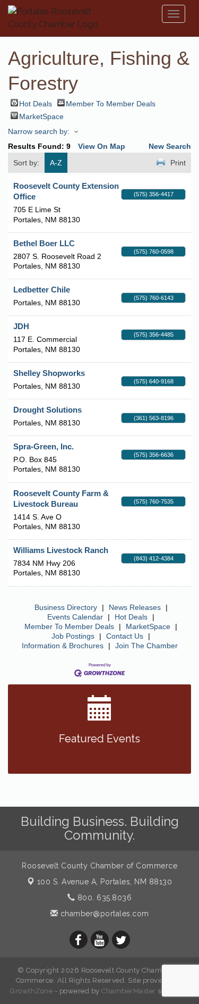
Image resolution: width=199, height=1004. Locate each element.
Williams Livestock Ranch (60, 550)
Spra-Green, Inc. (43, 446)
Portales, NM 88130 (104, 881)
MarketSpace (41, 115)
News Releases (135, 607)
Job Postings (72, 636)
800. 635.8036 (103, 897)
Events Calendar (75, 617)
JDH (21, 326)
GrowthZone (31, 991)
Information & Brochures (62, 645)
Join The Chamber (146, 645)
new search (170, 146)
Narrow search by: (39, 131)
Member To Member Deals (110, 102)
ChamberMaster (128, 991)
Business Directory (65, 607)
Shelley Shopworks (49, 373)
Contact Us (124, 636)
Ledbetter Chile (41, 289)
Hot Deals (35, 102)
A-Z (56, 162)
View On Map (101, 146)
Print (178, 162)
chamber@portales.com (103, 913)
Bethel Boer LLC (44, 243)
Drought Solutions (47, 409)
